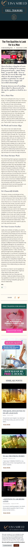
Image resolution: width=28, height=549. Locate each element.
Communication (6, 503)
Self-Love (5, 458)
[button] (15, 297)
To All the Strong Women (13, 456)
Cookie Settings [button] (7, 545)
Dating (4, 415)
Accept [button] (16, 545)
